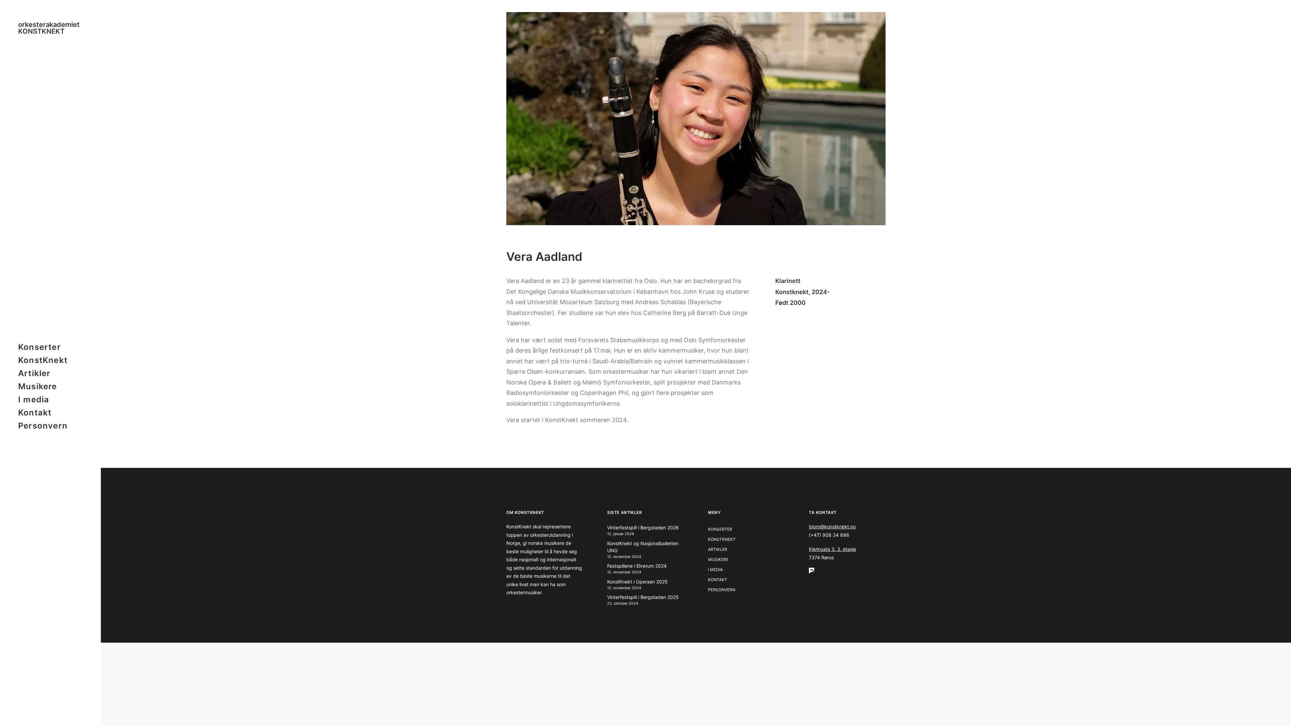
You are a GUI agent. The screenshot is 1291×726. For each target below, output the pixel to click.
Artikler (34, 373)
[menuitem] (50, 347)
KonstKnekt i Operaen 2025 (637, 581)
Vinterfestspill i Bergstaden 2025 (643, 597)
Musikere (37, 386)
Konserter (39, 347)
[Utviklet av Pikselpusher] (847, 570)
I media (33, 399)
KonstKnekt (43, 360)
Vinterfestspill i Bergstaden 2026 (643, 527)
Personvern (43, 426)
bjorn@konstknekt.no (832, 526)
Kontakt (34, 412)
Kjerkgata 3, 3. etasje (832, 549)
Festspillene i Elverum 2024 (637, 566)
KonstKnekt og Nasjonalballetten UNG (642, 546)
